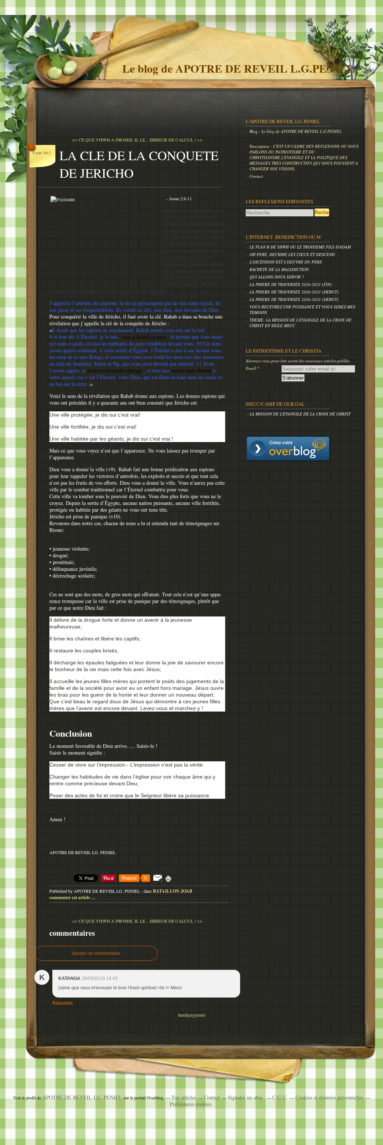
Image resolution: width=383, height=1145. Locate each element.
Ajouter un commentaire (96, 953)
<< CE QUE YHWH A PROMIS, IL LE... (110, 140)
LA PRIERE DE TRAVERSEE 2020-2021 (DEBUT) (293, 292)
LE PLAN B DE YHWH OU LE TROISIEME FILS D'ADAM (300, 247)
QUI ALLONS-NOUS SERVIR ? (276, 277)
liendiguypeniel (191, 1015)
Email (251, 368)
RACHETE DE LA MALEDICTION (279, 269)
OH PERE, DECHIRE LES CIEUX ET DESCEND (292, 254)
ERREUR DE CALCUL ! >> (176, 140)
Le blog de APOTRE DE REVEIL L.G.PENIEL (238, 68)
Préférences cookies (190, 1104)
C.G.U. (280, 1097)
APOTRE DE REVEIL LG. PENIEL (82, 1097)
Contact (256, 176)
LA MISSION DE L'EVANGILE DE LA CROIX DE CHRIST (299, 414)
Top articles (183, 1097)
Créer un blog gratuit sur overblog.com (288, 448)
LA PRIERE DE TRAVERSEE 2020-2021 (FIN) (290, 284)
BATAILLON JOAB (172, 891)
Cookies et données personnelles (329, 1097)
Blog (253, 131)
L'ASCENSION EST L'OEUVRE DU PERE (285, 262)
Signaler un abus (246, 1097)
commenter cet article (70, 897)
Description (259, 146)
